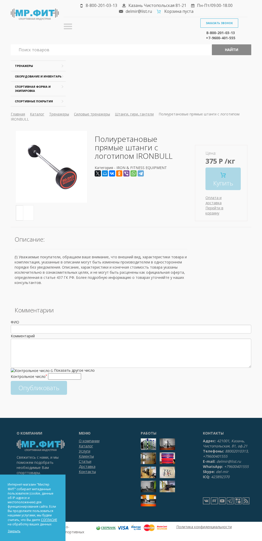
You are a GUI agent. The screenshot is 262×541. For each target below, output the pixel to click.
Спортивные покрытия (34, 101)
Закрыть (14, 531)
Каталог (37, 114)
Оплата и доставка (213, 200)
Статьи (85, 461)
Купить (223, 183)
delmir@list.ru (139, 11)
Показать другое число (74, 370)
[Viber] (126, 173)
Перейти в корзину (214, 210)
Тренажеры (24, 66)
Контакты (87, 471)
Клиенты (86, 456)
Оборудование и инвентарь (38, 76)
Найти (231, 49)
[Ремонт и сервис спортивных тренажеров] (238, 500)
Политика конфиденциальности (204, 526)
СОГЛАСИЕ (49, 520)
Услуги (84, 451)
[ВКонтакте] (112, 173)
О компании (89, 440)
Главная (18, 114)
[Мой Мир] (105, 173)
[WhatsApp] (133, 173)
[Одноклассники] (119, 173)
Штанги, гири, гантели (134, 114)
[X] (98, 173)
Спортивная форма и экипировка (33, 89)
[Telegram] (141, 173)
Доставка (87, 466)
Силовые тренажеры (92, 114)
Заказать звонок (219, 23)
